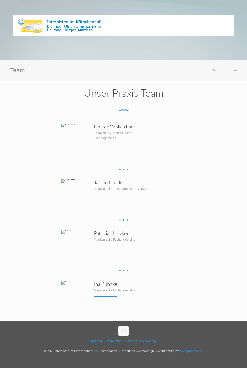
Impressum (114, 341)
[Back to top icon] (123, 331)
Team (233, 70)
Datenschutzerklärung (140, 341)
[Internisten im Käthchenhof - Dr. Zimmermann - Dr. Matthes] (62, 25)
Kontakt (96, 341)
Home (216, 70)
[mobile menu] (226, 25)
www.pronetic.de (191, 351)
